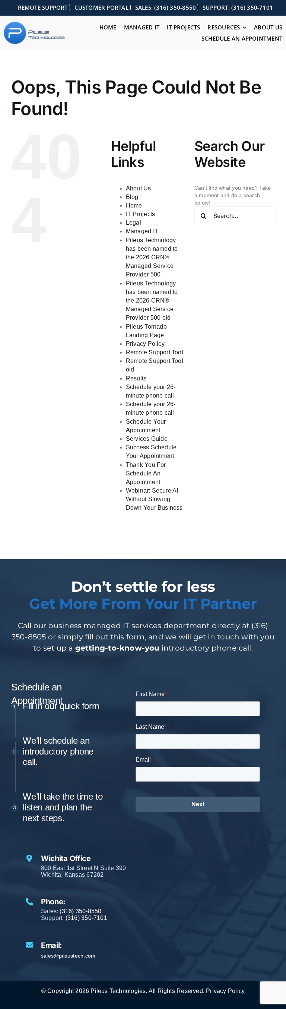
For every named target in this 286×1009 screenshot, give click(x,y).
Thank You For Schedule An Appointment (146, 473)
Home (134, 205)
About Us (138, 188)
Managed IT (142, 231)
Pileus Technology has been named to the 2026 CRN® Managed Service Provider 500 (152, 257)
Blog (132, 197)
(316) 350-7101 (86, 918)
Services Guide (147, 439)
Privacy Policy (145, 344)
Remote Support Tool (154, 352)
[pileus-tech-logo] (34, 24)
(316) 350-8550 (80, 911)
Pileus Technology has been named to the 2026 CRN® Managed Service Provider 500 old (152, 300)
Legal (133, 222)
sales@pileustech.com (68, 956)
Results (136, 378)
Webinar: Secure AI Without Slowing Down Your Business (154, 499)
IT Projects (140, 214)
